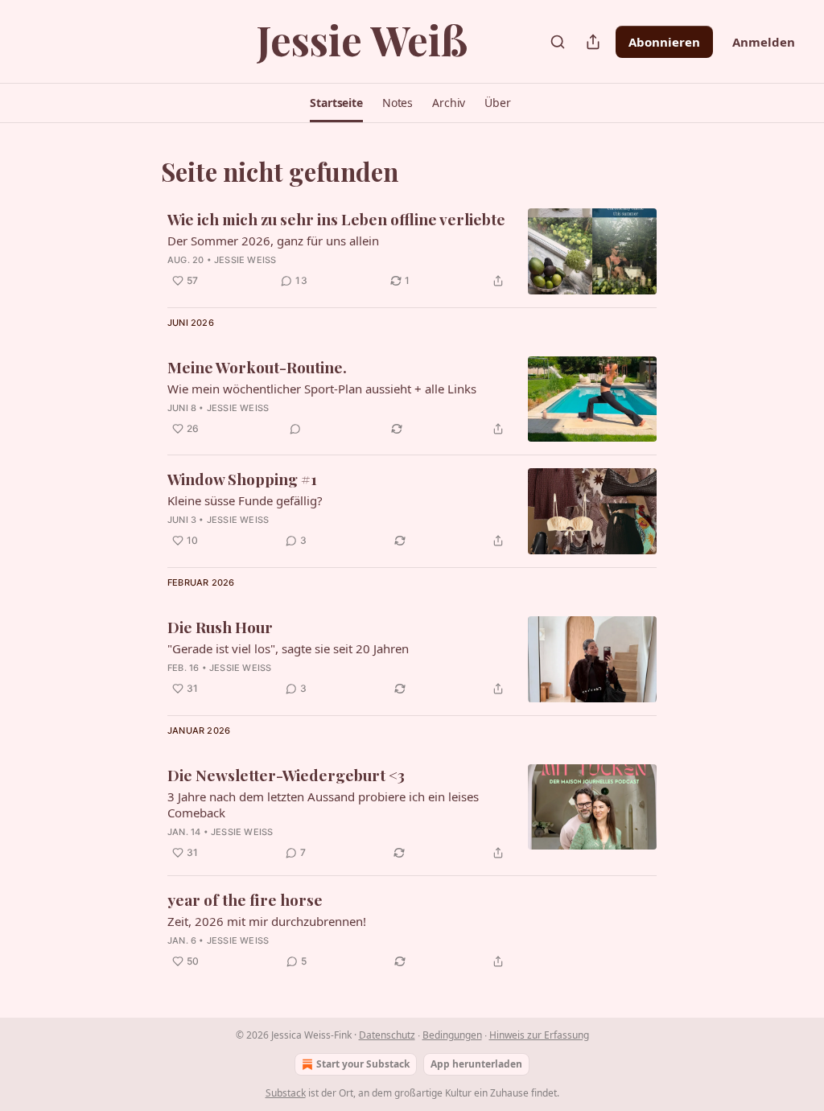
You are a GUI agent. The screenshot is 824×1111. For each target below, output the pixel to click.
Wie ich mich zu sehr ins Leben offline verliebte (336, 218)
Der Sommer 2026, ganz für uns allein (273, 240)
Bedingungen (452, 1035)
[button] (336, 103)
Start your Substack (363, 1064)
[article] (412, 251)
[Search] (558, 42)
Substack (286, 1093)
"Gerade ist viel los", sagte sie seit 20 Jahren (288, 648)
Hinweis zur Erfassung (539, 1035)
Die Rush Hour (220, 626)
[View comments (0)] (295, 428)
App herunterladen (476, 1064)
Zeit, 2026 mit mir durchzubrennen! (266, 921)
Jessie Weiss (245, 259)
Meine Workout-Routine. (257, 366)
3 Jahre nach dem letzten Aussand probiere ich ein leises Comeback (323, 804)
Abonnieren (664, 42)
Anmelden (763, 42)
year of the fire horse (245, 899)
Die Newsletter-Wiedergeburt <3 (286, 774)
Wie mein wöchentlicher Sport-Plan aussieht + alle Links (321, 389)
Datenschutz (387, 1035)
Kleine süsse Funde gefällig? (245, 500)
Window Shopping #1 (242, 478)
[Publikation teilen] (593, 42)
